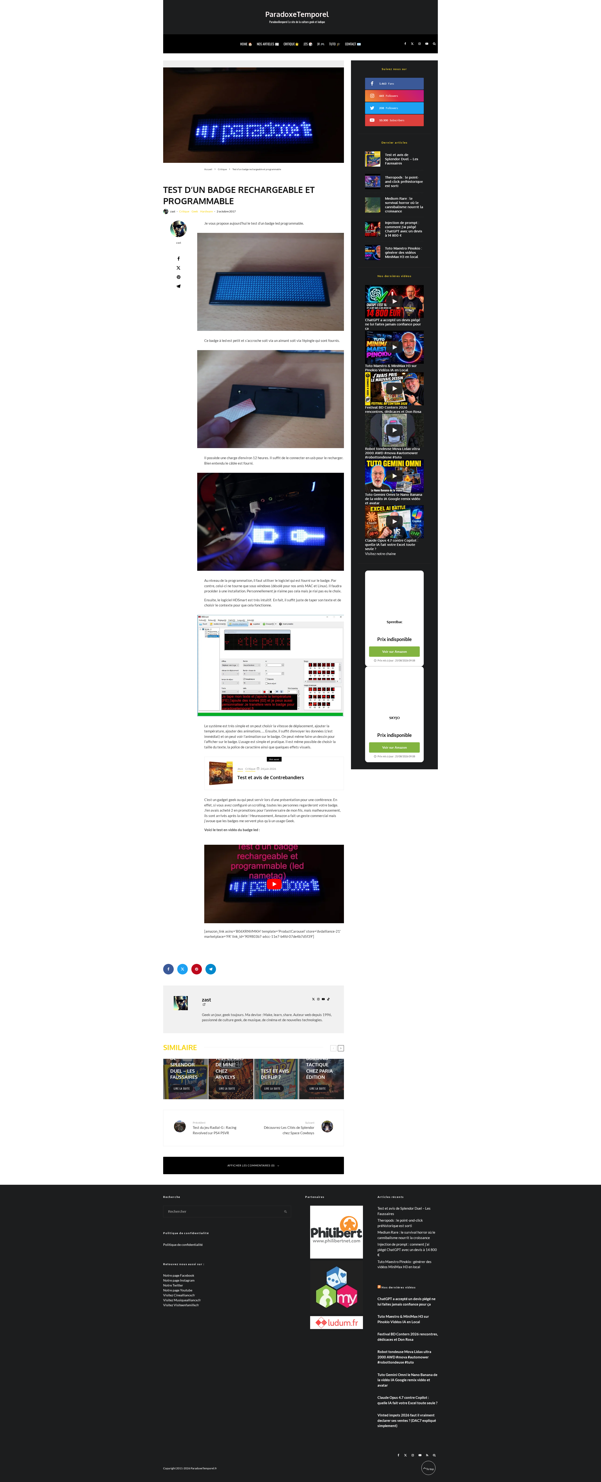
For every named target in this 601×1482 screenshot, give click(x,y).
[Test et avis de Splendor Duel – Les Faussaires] (185, 1079)
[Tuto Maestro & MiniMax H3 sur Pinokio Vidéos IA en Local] (372, 252)
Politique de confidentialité (183, 1245)
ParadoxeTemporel (297, 14)
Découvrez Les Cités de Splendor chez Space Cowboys (289, 1128)
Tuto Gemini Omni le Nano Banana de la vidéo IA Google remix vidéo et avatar (407, 1380)
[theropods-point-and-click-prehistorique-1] (372, 181)
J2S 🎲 (308, 43)
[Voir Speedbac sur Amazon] (394, 595)
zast (172, 211)
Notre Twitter (173, 1285)
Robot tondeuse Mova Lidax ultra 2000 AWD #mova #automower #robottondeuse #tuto (404, 1356)
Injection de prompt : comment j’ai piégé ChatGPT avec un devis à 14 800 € (403, 229)
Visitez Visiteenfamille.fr (181, 1305)
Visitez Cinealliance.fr (179, 1295)
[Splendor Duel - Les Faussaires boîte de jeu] (372, 159)
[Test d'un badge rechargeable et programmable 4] (270, 399)
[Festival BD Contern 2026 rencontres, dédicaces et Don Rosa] (394, 388)
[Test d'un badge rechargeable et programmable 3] (270, 282)
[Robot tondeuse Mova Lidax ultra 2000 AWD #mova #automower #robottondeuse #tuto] (394, 430)
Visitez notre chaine (380, 553)
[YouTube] (427, 43)
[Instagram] (419, 43)
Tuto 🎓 (334, 43)
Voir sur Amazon (394, 651)
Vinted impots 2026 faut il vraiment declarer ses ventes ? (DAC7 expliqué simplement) (407, 1420)
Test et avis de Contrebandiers (270, 777)
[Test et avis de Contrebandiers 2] (221, 773)
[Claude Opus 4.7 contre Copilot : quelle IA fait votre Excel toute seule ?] (394, 521)
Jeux (240, 768)
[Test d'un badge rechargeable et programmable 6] (270, 665)
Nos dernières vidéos (398, 1287)
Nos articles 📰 (268, 43)
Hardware (206, 211)
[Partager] (178, 259)
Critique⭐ (291, 43)
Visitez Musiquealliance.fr (182, 1300)
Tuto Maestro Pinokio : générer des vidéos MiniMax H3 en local (403, 252)
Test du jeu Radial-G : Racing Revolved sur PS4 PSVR (214, 1128)
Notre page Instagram (179, 1280)
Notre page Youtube (177, 1290)
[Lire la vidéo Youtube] (274, 884)
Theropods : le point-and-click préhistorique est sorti (404, 181)
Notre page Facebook (178, 1275)
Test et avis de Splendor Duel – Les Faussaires (401, 159)
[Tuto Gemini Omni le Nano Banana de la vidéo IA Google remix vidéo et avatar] (394, 476)
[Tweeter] (178, 268)
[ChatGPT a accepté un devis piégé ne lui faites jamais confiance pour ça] (372, 229)
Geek (195, 211)
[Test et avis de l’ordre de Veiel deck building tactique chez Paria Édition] (321, 1079)
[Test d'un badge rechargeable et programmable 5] (270, 522)
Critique (184, 211)
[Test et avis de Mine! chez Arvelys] (230, 1079)
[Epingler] (178, 277)
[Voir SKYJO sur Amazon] (394, 691)
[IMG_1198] (253, 111)
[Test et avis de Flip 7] (276, 1079)
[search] (285, 1211)
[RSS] (427, 1455)
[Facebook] (405, 43)
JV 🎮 (320, 43)
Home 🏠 (246, 43)
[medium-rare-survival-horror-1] (372, 205)
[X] (412, 43)
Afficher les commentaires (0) (251, 1165)
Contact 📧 (353, 43)
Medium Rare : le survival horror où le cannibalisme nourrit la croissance (404, 204)
